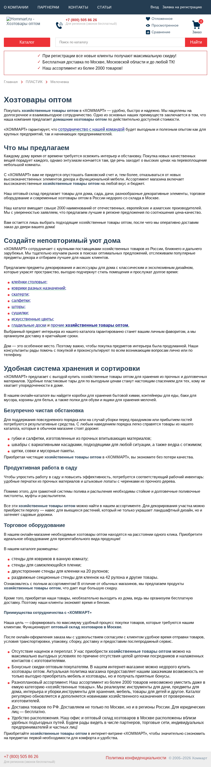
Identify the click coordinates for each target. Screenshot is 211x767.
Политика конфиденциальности (136, 758)
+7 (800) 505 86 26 (81, 20)
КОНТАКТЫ (78, 7)
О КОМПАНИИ (16, 7)
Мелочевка (59, 82)
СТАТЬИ (104, 7)
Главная (11, 82)
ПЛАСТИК (34, 82)
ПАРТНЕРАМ (48, 7)
